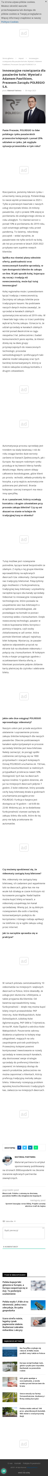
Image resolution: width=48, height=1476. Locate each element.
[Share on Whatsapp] (36, 1148)
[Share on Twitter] (24, 1148)
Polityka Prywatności (31, 1463)
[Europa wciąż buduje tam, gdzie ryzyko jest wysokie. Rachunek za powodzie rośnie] (9, 1366)
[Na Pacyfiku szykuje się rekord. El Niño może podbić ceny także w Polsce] (9, 1352)
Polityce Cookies (9, 21)
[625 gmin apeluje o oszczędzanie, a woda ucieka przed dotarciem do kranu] (9, 1382)
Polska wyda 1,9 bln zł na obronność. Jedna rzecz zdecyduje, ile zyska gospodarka (15, 1306)
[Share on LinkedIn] (30, 1148)
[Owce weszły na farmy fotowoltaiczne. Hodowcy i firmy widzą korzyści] (9, 1397)
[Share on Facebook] (19, 1148)
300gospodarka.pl (32, 1467)
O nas (10, 1463)
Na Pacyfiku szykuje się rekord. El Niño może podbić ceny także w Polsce (32, 1350)
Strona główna (7, 58)
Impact (21, 58)
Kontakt (17, 1463)
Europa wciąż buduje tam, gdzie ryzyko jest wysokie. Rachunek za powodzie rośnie (32, 1367)
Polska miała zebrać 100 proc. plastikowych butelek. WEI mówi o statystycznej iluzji (33, 1412)
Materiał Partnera (14, 90)
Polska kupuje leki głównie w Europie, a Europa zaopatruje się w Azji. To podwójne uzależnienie (15, 1288)
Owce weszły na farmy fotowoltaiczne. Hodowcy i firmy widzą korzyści (32, 1396)
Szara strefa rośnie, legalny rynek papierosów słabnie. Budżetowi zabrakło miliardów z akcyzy (12, 1324)
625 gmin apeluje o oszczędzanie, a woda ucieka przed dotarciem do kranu (32, 1382)
